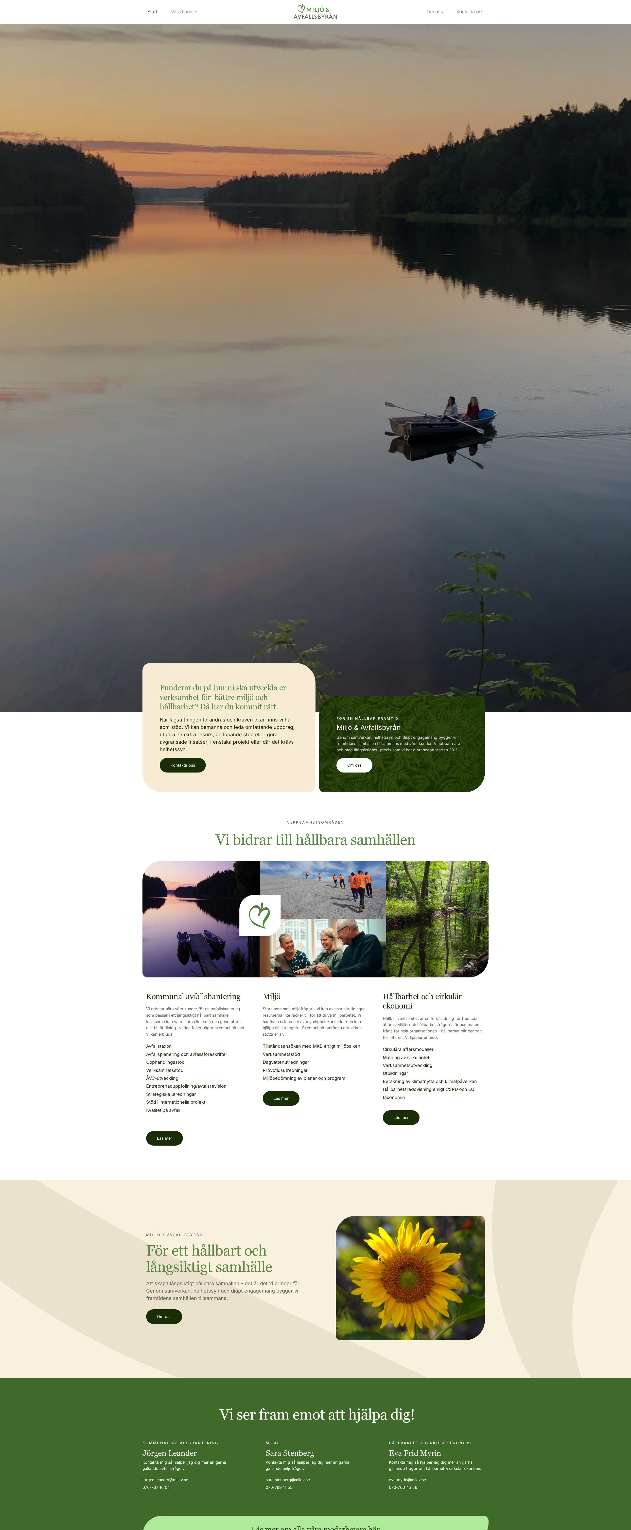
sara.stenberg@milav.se (288, 1479)
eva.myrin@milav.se (407, 1479)
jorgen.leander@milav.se (165, 1479)
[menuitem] (152, 12)
